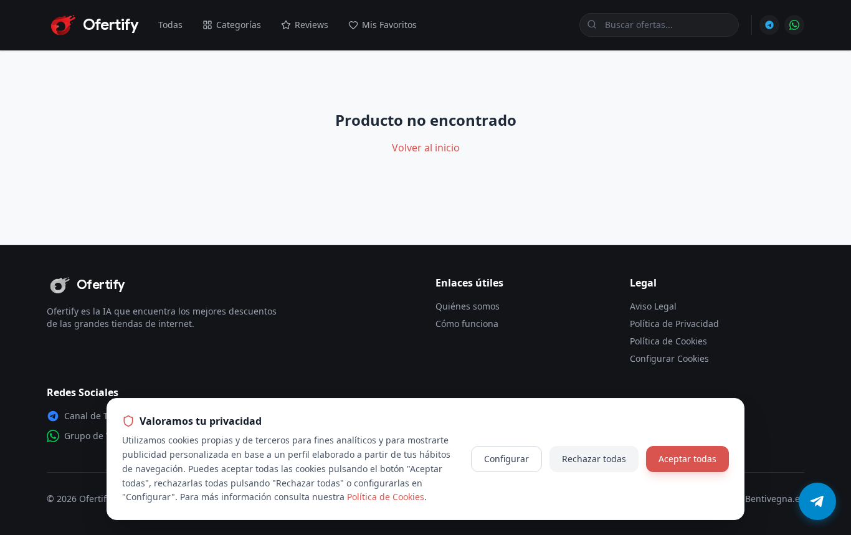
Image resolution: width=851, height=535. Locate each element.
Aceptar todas (687, 459)
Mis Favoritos (389, 25)
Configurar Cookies (669, 358)
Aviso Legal (653, 306)
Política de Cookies (668, 341)
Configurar (506, 459)
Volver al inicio (426, 147)
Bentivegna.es (774, 498)
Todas (170, 25)
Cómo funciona (466, 323)
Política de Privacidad (674, 323)
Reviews (311, 25)
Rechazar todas (594, 459)
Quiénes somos (467, 306)
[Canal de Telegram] (769, 25)
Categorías (238, 25)
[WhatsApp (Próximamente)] (794, 25)
